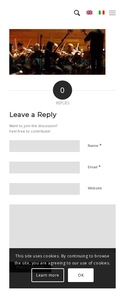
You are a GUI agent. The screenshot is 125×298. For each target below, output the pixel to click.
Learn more (47, 275)
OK (81, 275)
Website (95, 188)
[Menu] (112, 12)
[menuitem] (74, 13)
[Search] (74, 13)
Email (94, 167)
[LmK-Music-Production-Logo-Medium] (51, 13)
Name (95, 145)
